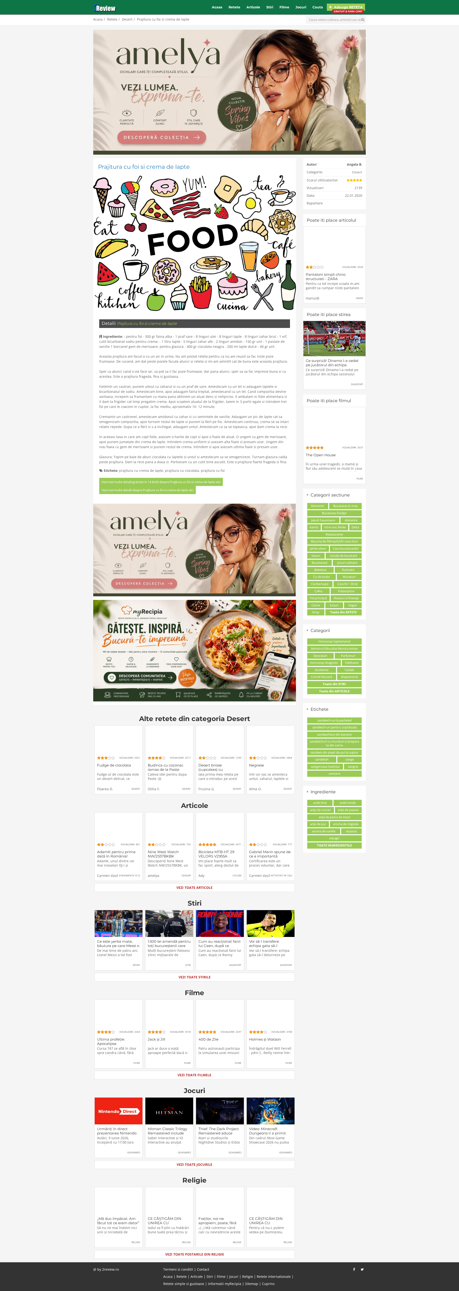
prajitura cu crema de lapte (141, 470)
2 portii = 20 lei (347, 584)
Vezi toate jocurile (194, 1164)
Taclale (349, 670)
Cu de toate (321, 577)
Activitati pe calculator (286, 875)
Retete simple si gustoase (183, 1283)
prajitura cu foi (213, 470)
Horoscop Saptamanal (334, 641)
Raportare (315, 203)
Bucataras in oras (345, 506)
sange (349, 759)
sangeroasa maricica (325, 766)
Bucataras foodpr (334, 513)
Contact (203, 1269)
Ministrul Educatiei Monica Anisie (334, 648)
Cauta (317, 7)
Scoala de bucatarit (343, 555)
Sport (136, 965)
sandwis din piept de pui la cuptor (334, 752)
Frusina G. (206, 789)
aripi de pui (318, 824)
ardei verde (348, 803)
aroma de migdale (346, 824)
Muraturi (349, 577)
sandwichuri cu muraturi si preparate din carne (334, 743)
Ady (201, 875)
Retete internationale (274, 1276)
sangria (353, 766)
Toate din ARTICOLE (334, 691)
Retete (234, 7)
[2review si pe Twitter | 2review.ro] (362, 1269)
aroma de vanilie (323, 831)
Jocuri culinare (347, 562)
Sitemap (251, 1283)
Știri (188, 965)
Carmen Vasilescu (111, 875)
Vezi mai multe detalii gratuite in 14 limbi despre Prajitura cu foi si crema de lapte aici (161, 482)
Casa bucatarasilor (346, 548)
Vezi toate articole (194, 887)
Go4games (133, 1152)
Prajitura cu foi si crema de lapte (163, 19)
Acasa (217, 7)
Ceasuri (186, 875)
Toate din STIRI (334, 684)
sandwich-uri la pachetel (334, 720)
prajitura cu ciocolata (182, 470)
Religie (194, 1180)
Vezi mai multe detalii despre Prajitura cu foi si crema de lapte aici (147, 490)
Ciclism (237, 875)
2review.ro (110, 1269)
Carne (315, 605)
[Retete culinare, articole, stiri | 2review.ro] (104, 7)
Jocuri (300, 7)
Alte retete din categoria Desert (194, 719)
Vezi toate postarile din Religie (194, 1254)
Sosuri (334, 605)
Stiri (269, 7)
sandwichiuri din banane (334, 734)
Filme (284, 7)
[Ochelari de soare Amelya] (229, 92)
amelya (153, 875)
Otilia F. (154, 789)
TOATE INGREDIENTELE (334, 845)
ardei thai (320, 803)
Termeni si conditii (178, 1269)
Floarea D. (105, 789)
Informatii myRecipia (224, 1283)
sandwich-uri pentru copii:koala (334, 727)
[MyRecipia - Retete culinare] (194, 650)
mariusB (312, 298)
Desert (127, 19)
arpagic (334, 838)
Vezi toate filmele (194, 1075)
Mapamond (349, 677)
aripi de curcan (320, 810)
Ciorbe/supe (319, 584)
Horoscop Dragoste (324, 662)
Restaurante (334, 534)
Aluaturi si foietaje (346, 598)
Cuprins (268, 1283)
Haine (359, 298)
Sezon (315, 555)
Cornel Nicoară (321, 677)
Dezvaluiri (320, 656)
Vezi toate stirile (195, 977)
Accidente (321, 670)
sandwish (321, 759)
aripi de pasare (348, 810)
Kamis (314, 527)
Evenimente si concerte (134, 875)
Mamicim (317, 506)
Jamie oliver (318, 548)
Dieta (355, 527)
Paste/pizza (346, 591)
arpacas (351, 831)
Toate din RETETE (343, 612)
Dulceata (348, 570)
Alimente (351, 520)
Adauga (348, 8)
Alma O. (255, 789)
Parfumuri (348, 656)
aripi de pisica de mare (334, 817)
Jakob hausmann (323, 520)
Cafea (318, 591)
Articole (253, 7)
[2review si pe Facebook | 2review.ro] (354, 1269)
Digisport (235, 965)
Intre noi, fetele (335, 527)
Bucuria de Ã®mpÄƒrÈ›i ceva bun (334, 541)
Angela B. (354, 164)
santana (334, 773)
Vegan (352, 605)
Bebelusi (320, 570)
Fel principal (318, 598)
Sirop (315, 612)
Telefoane (352, 662)
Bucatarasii (319, 562)
